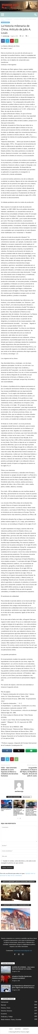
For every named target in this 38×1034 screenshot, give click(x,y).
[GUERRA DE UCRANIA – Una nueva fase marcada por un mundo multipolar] (6, 969)
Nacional (3, 1005)
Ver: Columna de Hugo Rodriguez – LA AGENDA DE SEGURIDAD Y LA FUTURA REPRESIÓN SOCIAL (18, 812)
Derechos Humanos (6, 1011)
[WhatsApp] (16, 41)
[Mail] (23, 954)
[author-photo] (19, 784)
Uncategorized (8, 19)
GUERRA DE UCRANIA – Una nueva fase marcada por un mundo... (23, 968)
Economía (4, 1013)
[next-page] (20, 818)
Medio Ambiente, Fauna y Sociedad (11, 1019)
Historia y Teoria (5, 1008)
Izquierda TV (17, 807)
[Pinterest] (12, 41)
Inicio (2, 19)
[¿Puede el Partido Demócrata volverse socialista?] (6, 979)
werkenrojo (6, 36)
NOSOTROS (18, 1029)
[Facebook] (3, 41)
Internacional (4, 807)
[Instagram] (19, 954)
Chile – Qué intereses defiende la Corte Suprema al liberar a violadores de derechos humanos (9, 772)
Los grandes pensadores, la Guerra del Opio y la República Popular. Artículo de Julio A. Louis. (28, 772)
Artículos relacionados (14, 797)
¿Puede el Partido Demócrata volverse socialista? (21, 977)
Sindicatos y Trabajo (7, 1016)
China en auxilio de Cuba (6, 810)
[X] (7, 41)
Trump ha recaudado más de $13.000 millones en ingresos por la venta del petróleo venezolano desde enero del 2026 (31, 812)
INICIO (11, 1029)
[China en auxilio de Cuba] (6, 804)
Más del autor (26, 797)
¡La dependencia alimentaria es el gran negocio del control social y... (23, 986)
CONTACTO (26, 1029)
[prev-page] (18, 818)
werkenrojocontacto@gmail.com (23, 950)
